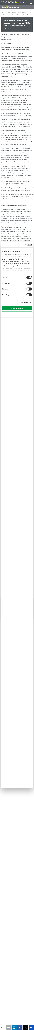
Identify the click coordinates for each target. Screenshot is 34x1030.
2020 (30, 12)
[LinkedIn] (14, 1027)
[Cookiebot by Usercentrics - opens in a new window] (24, 245)
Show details (24, 302)
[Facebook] (19, 1027)
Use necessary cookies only (17, 313)
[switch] (29, 283)
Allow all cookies (17, 308)
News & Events (11, 12)
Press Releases (22, 12)
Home (3, 12)
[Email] (8, 1027)
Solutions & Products (9, 15)
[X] (25, 1027)
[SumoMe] (31, 1027)
